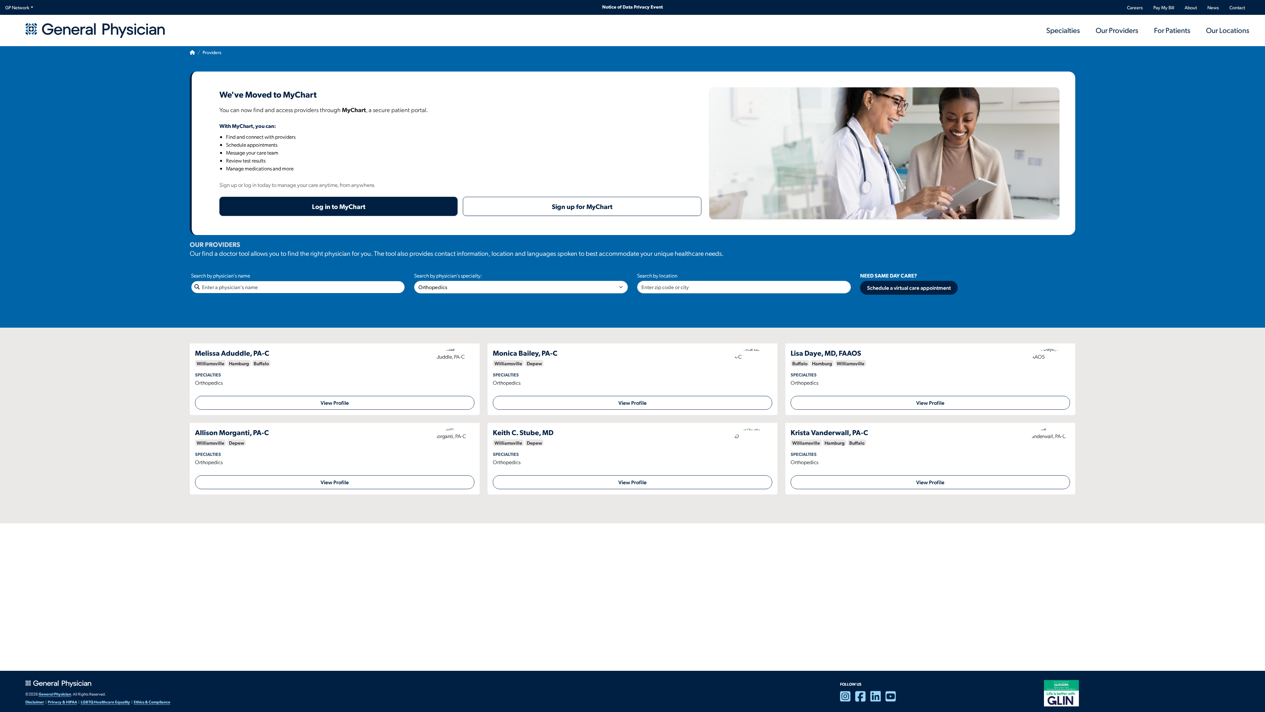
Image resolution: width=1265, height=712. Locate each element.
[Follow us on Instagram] (847, 699)
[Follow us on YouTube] (893, 699)
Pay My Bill (1163, 7)
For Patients (1172, 30)
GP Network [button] (17, 7)
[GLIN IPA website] (1061, 692)
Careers (1135, 7)
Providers (212, 52)
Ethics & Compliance (152, 701)
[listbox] (521, 287)
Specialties (1063, 30)
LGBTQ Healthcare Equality (105, 701)
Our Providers (1117, 30)
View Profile (335, 402)
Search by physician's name (220, 275)
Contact (1237, 7)
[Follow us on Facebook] (862, 699)
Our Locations (1227, 30)
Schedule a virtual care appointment (909, 287)
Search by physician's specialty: (448, 275)
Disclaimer (34, 701)
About (1191, 7)
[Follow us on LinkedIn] (878, 699)
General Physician (55, 694)
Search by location (657, 275)
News (1213, 7)
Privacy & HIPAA (62, 701)
